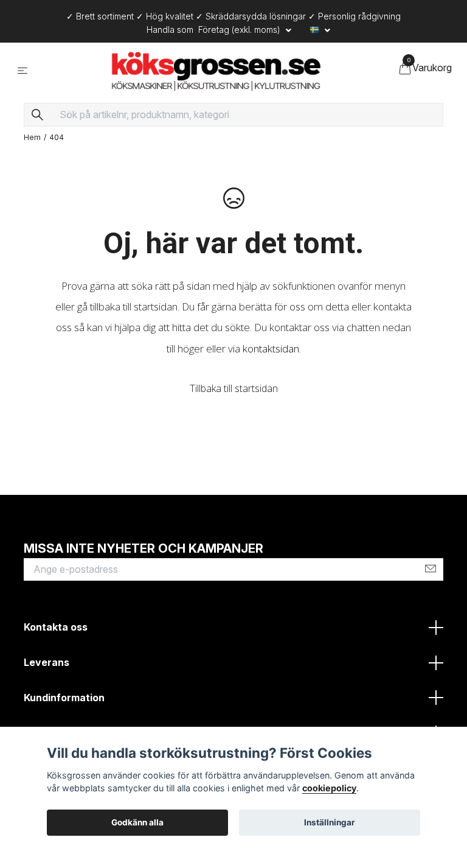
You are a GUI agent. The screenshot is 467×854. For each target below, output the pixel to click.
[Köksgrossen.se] (216, 71)
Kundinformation (64, 701)
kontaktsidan (271, 352)
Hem (32, 140)
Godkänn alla (137, 822)
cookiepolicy (329, 788)
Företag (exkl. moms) (240, 29)
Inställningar (329, 822)
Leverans (46, 665)
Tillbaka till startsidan (234, 391)
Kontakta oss (56, 631)
